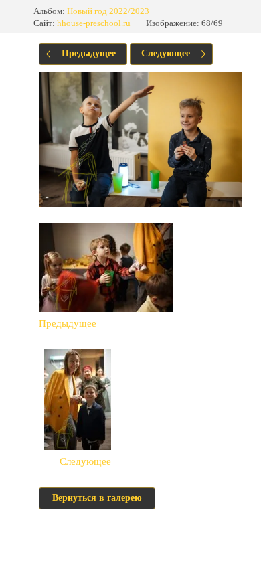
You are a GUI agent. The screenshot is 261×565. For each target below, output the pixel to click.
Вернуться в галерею (97, 498)
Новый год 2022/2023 (108, 11)
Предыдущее (89, 53)
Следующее (165, 53)
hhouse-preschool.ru (93, 23)
